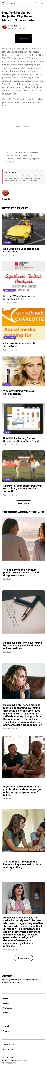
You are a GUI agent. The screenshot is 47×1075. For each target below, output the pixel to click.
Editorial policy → (33, 180)
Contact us (7, 1008)
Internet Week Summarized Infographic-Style (19, 297)
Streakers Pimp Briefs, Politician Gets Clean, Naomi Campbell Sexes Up (22, 488)
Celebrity (7, 479)
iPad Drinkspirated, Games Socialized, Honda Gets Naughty (22, 440)
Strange (7, 242)
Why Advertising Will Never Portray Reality (19, 392)
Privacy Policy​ (8, 1049)
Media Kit (7, 1013)
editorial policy (29, 158)
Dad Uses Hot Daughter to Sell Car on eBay (21, 250)
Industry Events (10, 290)
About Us (6, 1003)
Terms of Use (8, 1044)
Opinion (7, 385)
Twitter (6, 1031)
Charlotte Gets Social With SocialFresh (19, 345)
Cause (7, 432)
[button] (42, 3)
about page (9, 161)
